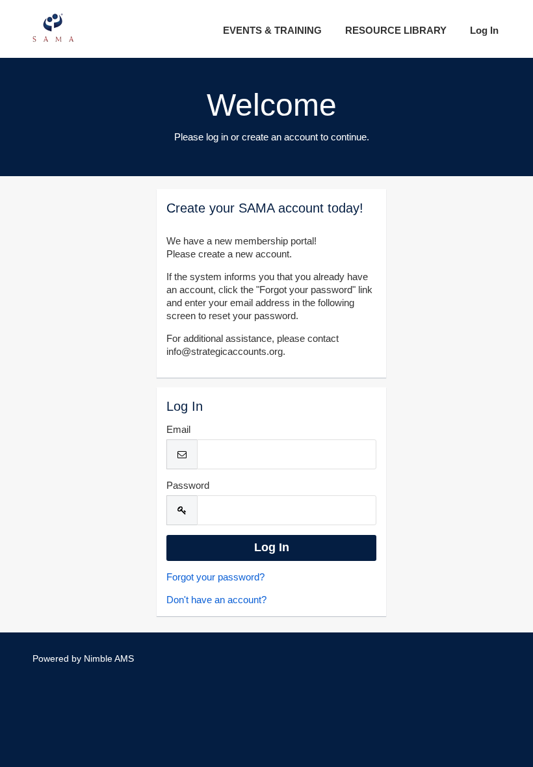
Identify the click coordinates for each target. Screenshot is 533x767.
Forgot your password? (215, 576)
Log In (484, 30)
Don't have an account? (216, 599)
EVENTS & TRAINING (272, 30)
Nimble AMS (109, 658)
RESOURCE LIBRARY (396, 30)
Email (178, 429)
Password (187, 485)
